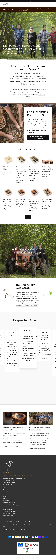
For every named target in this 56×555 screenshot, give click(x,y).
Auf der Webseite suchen (9, 502)
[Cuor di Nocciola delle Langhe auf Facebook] (4, 470)
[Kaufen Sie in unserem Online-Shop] (15, 418)
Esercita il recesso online (9, 513)
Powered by (6, 472)
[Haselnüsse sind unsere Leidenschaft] (41, 418)
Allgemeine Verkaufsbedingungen (11, 505)
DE (54, 1)
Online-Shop (41, 94)
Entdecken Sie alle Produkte (11, 446)
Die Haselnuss (6, 494)
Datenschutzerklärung (8, 507)
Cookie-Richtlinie (7, 509)
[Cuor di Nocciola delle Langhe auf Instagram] (7, 470)
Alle (28, 217)
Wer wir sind (6, 489)
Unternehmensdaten (8, 515)
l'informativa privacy (29, 525)
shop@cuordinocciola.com (10, 482)
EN (50, 1)
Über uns (5, 498)
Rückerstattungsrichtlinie (9, 511)
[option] (28, 36)
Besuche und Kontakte (8, 500)
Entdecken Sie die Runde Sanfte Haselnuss (37, 137)
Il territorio (5, 492)
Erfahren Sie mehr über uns (37, 448)
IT (49, 1)
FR (52, 1)
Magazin (5, 496)
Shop (4, 487)
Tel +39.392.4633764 (8, 480)
